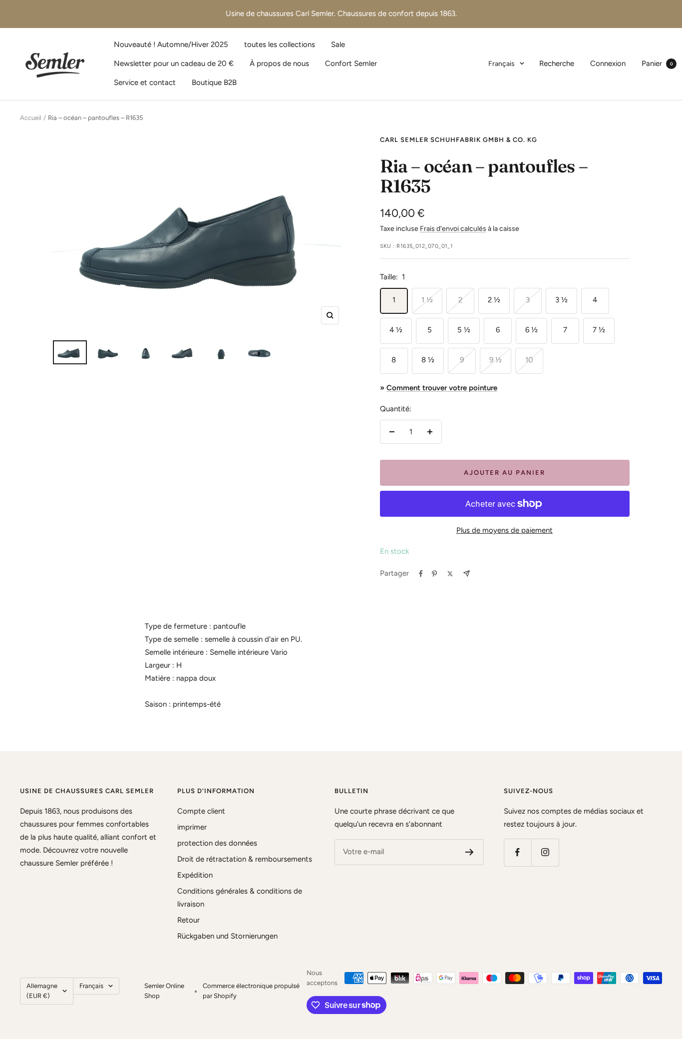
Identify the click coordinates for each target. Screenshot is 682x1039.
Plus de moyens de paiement (504, 530)
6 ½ (531, 329)
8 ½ (427, 359)
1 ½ (427, 299)
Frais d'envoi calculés (453, 228)
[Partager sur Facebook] (421, 573)
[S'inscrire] (469, 852)
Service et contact (145, 82)
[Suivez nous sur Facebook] (517, 852)
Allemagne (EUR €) (41, 991)
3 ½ (561, 299)
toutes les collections (279, 44)
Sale (338, 44)
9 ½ (495, 359)
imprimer (192, 827)
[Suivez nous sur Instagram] (545, 852)
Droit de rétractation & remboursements (244, 859)
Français (501, 63)
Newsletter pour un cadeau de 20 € (174, 63)
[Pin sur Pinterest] (434, 573)
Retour (188, 920)
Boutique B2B (214, 82)
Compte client (201, 811)
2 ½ (494, 299)
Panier (657, 63)
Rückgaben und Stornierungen (227, 936)
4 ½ (395, 329)
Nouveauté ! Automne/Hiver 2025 (171, 44)
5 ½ (463, 329)
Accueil (30, 117)
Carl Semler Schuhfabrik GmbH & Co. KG (458, 139)
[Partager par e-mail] (466, 573)
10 (529, 359)
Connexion (608, 63)
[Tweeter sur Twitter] (450, 573)
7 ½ (599, 329)
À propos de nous (279, 63)
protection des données (217, 843)
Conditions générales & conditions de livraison (239, 898)
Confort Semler (351, 63)
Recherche (556, 63)
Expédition (195, 875)
